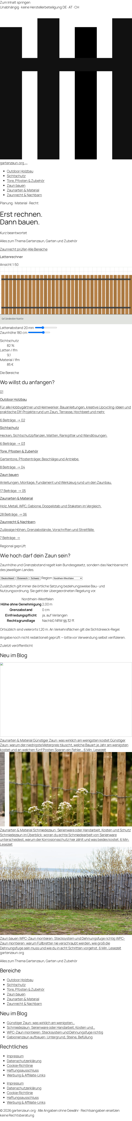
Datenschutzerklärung (24, 1060)
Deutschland (7, 578)
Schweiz (35, 578)
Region (46, 577)
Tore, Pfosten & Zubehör (26, 180)
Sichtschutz (16, 175)
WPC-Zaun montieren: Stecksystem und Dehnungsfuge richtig (55, 1032)
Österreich (22, 578)
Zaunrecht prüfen (13, 249)
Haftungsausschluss (23, 1070)
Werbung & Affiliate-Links (26, 1075)
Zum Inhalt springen (15, 2)
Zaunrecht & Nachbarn (24, 195)
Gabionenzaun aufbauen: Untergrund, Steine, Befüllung (50, 1037)
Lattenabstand (17, 327)
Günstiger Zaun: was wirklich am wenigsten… (41, 1022)
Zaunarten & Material (23, 190)
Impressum (15, 1056)
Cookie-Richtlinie (20, 1065)
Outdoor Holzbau (20, 171)
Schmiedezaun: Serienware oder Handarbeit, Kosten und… (51, 1027)
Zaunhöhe (13, 332)
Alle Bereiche (37, 249)
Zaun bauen (16, 185)
